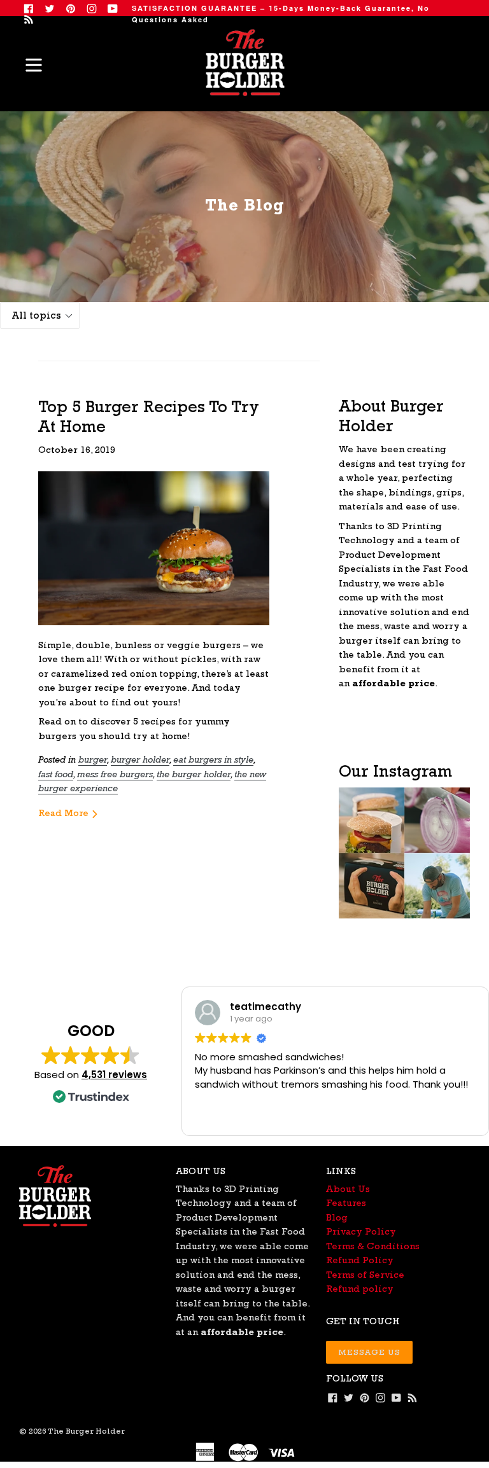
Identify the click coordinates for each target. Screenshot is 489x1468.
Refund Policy (359, 1259)
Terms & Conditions (373, 1245)
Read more (64, 812)
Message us (369, 1352)
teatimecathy (265, 1006)
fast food (55, 773)
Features (346, 1202)
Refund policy (359, 1288)
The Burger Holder (86, 1431)
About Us (348, 1188)
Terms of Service (365, 1274)
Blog (337, 1217)
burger (92, 759)
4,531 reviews (114, 1074)
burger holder (140, 759)
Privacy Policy (361, 1231)
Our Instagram (395, 770)
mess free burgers (115, 773)
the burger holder (193, 773)
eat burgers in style (213, 759)
